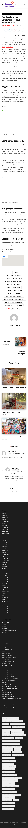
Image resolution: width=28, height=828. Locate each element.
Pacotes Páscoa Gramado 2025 (9, 680)
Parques (4, 682)
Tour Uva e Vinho (7, 800)
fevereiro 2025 (5, 517)
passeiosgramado (8, 25)
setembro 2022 (5, 533)
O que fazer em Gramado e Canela (13, 290)
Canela (9, 272)
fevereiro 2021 (5, 550)
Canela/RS (4, 13)
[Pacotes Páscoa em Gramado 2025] (14, 426)
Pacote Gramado (6, 663)
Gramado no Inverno (15, 729)
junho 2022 (4, 537)
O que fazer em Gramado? (8, 661)
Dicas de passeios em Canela (14, 278)
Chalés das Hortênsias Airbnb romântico (14, 387)
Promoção (4, 700)
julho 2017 (4, 599)
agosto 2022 (5, 535)
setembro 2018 (5, 591)
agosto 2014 (5, 605)
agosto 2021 (5, 544)
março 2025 (4, 515)
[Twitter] (9, 29)
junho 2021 (4, 546)
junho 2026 (4, 513)
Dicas (3, 634)
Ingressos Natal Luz (20, 735)
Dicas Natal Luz (6, 727)
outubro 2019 (5, 581)
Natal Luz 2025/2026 (6, 653)
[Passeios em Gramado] (10, 4)
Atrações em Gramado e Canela (10, 718)
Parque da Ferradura (14, 293)
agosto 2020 (5, 562)
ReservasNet (15, 468)
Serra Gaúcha (9, 305)
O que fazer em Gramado (9, 775)
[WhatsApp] (22, 29)
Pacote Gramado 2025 (7, 665)
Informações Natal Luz (17, 732)
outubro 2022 (5, 531)
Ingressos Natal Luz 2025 (7, 649)
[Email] (18, 29)
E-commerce (5, 636)
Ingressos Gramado (7, 735)
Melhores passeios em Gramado (10, 743)
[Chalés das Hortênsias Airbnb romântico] (14, 376)
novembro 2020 (5, 556)
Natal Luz (4, 651)
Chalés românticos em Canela (11, 412)
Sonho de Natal (16, 794)
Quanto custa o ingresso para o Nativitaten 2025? (13, 704)
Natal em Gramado (7, 749)
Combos (4, 632)
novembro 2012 (5, 608)
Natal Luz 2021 (16, 752)
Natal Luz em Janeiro (8, 763)
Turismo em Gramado (8, 803)
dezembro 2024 (5, 521)
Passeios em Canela (6, 692)
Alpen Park (10, 80)
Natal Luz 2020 (6, 752)
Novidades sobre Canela (14, 284)
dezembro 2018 (5, 587)
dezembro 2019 (5, 577)
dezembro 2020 (5, 554)
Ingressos (4, 647)
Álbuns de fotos (5, 622)
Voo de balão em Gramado (8, 707)
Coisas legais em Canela (14, 275)
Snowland (18, 44)
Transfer (4, 706)
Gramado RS (6, 732)
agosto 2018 (5, 593)
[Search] (24, 4)
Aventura (4, 624)
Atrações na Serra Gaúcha (9, 721)
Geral (3, 639)
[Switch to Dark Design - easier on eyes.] (21, 4)
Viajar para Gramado (8, 808)
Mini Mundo (9, 47)
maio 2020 (4, 568)
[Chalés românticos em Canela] (14, 401)
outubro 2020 (5, 558)
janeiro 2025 (4, 519)
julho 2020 (4, 564)
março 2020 (4, 572)
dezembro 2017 (5, 597)
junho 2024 (4, 525)
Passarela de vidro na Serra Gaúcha (13, 299)
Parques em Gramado (8, 783)
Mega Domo (19, 738)
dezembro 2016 (5, 601)
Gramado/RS (5, 643)
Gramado (4, 641)
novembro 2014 (5, 603)
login (13, 491)
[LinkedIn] (18, 309)
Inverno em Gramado (8, 738)
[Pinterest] (14, 29)
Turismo (16, 800)
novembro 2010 (5, 612)
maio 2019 (4, 583)
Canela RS (17, 272)
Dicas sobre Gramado (18, 727)
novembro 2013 (5, 607)
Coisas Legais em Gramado (17, 724)
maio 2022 (4, 539)
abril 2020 (4, 570)
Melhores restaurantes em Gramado (11, 746)
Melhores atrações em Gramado (10, 741)
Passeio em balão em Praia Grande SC (11, 688)
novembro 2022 (5, 529)
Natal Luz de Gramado (7, 655)
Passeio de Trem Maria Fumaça (9, 686)
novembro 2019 (5, 579)
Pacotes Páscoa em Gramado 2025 (12, 437)
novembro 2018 (5, 589)
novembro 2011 (5, 610)
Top (14, 824)
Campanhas (4, 626)
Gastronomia (5, 638)
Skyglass (19, 305)
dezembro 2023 (5, 527)
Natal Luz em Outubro (8, 769)
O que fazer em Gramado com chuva (12, 777)
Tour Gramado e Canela (8, 797)
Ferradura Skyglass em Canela (14, 281)
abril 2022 (4, 541)
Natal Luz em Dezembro (8, 760)
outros (16, 80)
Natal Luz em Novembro (8, 766)
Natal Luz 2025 (6, 755)
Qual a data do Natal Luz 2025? (9, 702)
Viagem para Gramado (8, 806)
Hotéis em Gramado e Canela (8, 645)
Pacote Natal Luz (6, 671)
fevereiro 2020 (5, 574)
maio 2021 (4, 548)
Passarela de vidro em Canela (13, 296)
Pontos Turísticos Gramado (9, 791)
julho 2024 (4, 523)
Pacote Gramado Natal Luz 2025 (9, 667)
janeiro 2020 (4, 575)
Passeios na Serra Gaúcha (8, 696)
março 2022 (4, 542)
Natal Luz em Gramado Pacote (9, 657)
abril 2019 (4, 585)
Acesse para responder (19, 453)
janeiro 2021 (4, 552)
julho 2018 (4, 595)
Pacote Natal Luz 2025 (7, 674)
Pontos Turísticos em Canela (13, 302)
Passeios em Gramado (7, 694)
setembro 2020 (5, 560)
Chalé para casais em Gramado (9, 630)
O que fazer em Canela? (15, 13)
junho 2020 (4, 566)
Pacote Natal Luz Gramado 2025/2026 (11, 678)
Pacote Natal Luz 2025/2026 (8, 676)
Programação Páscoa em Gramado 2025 (11, 698)
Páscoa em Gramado (7, 684)
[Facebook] (5, 29)
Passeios (4, 690)
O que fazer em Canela (13, 287)
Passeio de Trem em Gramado (10, 786)
